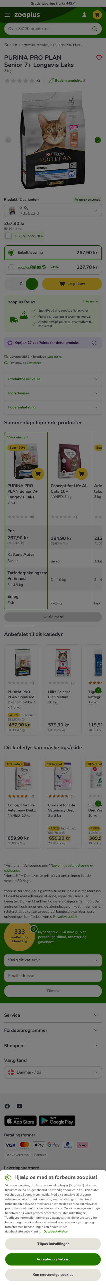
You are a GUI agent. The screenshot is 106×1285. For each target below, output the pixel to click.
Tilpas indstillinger (53, 1243)
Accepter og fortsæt (53, 1259)
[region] (53, 1227)
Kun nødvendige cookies (53, 1274)
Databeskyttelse (55, 1231)
